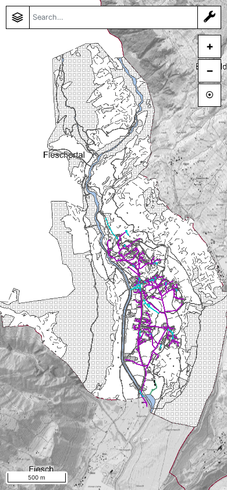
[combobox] (113, 17)
